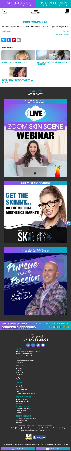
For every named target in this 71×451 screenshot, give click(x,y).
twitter (3, 40)
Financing (19, 385)
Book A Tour (20, 372)
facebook (8, 40)
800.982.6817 (35, 94)
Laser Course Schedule (23, 358)
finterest (14, 40)
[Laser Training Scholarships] (35, 325)
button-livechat (68, 223)
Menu (67, 13)
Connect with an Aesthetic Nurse (15, 62)
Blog (17, 377)
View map (19, 403)
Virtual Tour (19, 374)
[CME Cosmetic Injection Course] (53, 4)
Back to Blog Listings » (62, 34)
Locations (19, 370)
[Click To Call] (18, 448)
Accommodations (21, 389)
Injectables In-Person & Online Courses (28, 351)
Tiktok (38, 345)
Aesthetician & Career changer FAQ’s (27, 360)
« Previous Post (6, 31)
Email (19, 40)
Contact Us (19, 362)
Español (18, 379)
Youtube (43, 345)
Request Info (35, 13)
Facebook (33, 345)
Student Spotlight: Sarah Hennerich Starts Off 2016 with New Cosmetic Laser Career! (17, 81)
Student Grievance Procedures (25, 393)
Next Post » (66, 31)
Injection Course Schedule (24, 353)
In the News (19, 368)
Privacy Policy (20, 391)
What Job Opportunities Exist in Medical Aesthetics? (52, 63)
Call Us (4, 13)
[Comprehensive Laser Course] (17, 4)
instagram (28, 345)
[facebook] (39, 437)
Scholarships (20, 387)
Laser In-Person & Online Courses (26, 356)
